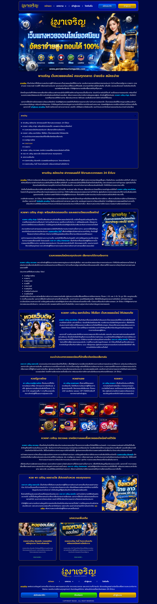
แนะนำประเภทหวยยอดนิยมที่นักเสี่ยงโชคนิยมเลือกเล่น (43, 136)
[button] (135, 116)
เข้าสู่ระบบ (76, 6)
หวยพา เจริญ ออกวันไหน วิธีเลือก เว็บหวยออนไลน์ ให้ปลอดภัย (45, 133)
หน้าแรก (48, 6)
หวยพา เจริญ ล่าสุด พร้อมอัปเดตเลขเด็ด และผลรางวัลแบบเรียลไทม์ (47, 126)
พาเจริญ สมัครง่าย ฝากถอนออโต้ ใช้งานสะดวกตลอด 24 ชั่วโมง (46, 123)
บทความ (60, 6)
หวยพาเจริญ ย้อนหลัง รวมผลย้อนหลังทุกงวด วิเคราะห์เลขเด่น (47, 160)
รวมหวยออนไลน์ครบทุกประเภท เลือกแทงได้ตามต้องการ (44, 129)
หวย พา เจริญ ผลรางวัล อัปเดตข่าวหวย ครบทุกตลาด (42, 153)
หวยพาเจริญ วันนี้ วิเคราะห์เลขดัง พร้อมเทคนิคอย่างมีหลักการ (46, 164)
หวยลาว (27, 147)
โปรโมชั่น (89, 6)
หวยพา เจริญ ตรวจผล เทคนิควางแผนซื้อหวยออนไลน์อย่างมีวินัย (46, 150)
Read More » (37, 557)
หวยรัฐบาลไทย (29, 140)
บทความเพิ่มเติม (28, 157)
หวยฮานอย (28, 143)
